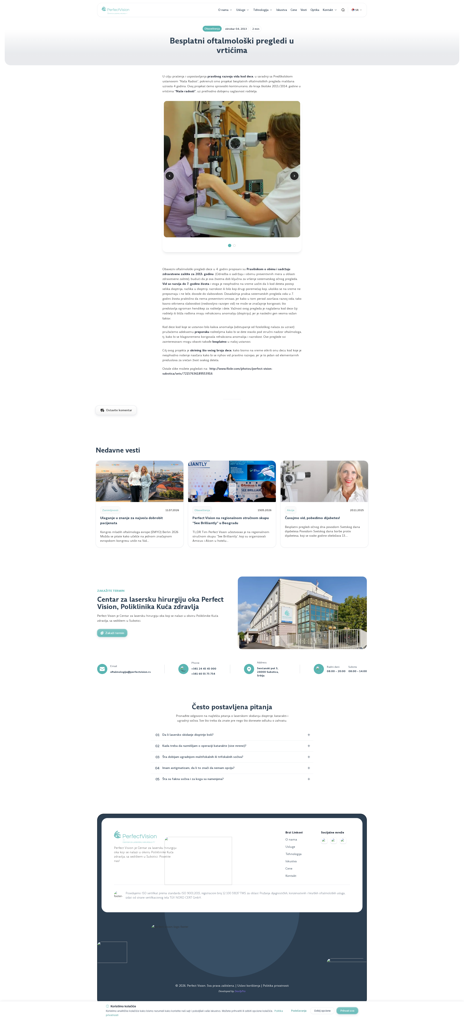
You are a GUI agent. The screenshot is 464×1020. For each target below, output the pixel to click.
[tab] (229, 245)
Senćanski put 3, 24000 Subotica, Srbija (268, 671)
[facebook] (324, 840)
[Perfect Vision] (115, 10)
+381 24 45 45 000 (203, 668)
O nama (223, 10)
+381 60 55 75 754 (203, 674)
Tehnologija (260, 10)
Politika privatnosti (276, 986)
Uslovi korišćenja (249, 986)
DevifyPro (240, 991)
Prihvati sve (347, 1010)
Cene (294, 10)
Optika (314, 10)
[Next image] (294, 175)
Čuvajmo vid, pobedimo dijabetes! (312, 518)
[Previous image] (169, 175)
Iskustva (281, 10)
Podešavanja (298, 1010)
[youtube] (343, 840)
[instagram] (333, 840)
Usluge (240, 10)
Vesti (304, 10)
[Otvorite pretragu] (343, 10)
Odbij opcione (322, 1010)
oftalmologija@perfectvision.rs (130, 672)
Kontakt (328, 10)
